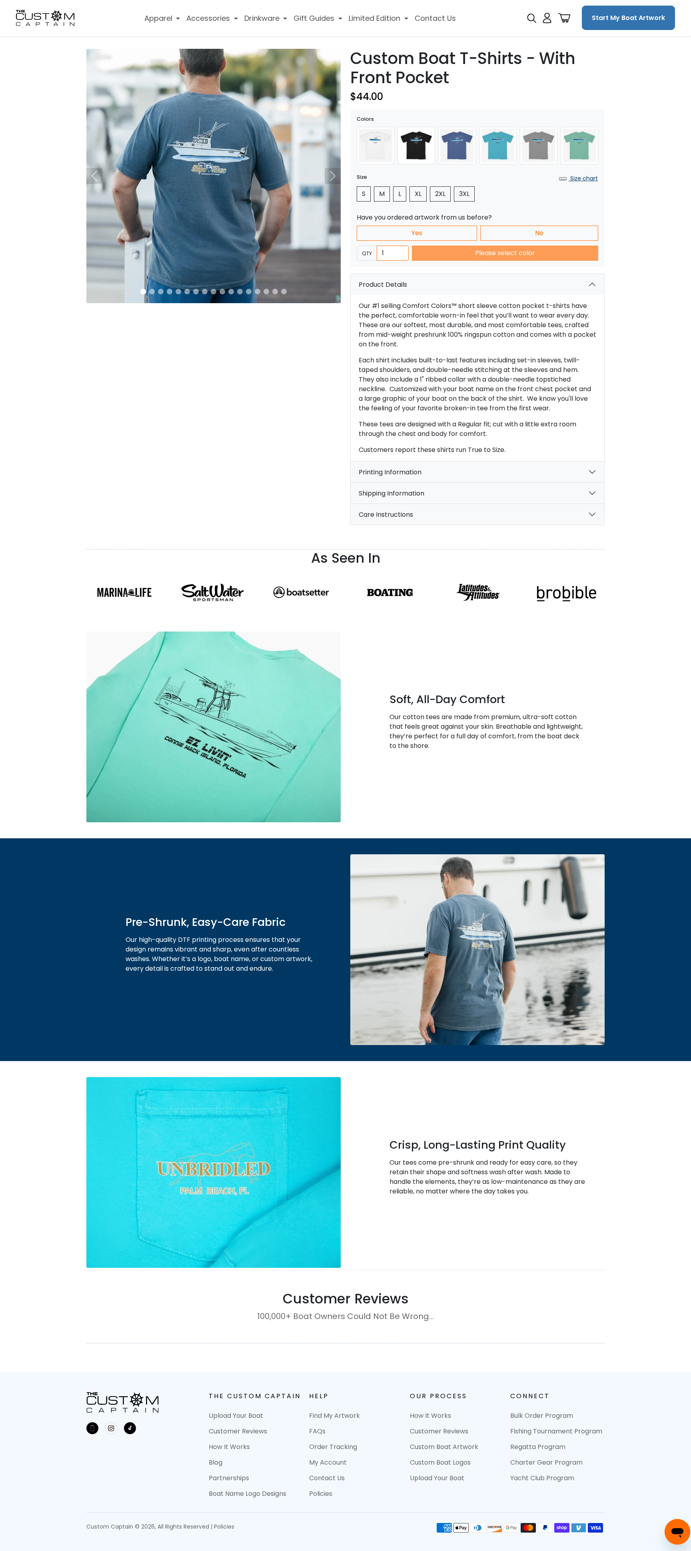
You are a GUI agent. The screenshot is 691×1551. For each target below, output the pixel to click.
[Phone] (92, 1428)
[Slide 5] (178, 291)
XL (418, 193)
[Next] (333, 176)
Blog (215, 1462)
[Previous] (94, 176)
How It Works (229, 1446)
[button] (162, 18)
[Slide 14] (257, 291)
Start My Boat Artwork (628, 17)
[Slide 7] (196, 291)
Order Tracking (333, 1446)
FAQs (317, 1431)
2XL (440, 193)
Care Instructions (386, 514)
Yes (416, 233)
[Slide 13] (249, 291)
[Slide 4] (169, 291)
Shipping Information (391, 493)
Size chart (583, 178)
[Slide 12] (240, 291)
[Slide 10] (222, 291)
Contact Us (327, 1478)
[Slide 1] (143, 291)
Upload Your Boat (236, 1415)
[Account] (547, 18)
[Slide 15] (266, 291)
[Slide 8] (205, 291)
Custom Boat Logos (440, 1462)
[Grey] (538, 145)
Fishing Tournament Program (556, 1431)
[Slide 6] (187, 291)
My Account (328, 1462)
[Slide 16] (275, 291)
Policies (320, 1493)
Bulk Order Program (541, 1415)
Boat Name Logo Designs (247, 1493)
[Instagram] (111, 1428)
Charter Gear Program (546, 1462)
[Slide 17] (284, 291)
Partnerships (229, 1478)
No (539, 233)
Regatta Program (537, 1446)
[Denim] (457, 145)
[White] (375, 145)
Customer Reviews (238, 1431)
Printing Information (390, 472)
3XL (464, 193)
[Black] (416, 145)
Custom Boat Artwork (444, 1446)
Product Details (383, 284)
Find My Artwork (334, 1415)
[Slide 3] (161, 291)
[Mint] (579, 145)
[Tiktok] (130, 1428)
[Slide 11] (231, 291)
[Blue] (498, 145)
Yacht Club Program (542, 1478)
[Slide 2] (152, 291)
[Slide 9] (213, 291)
